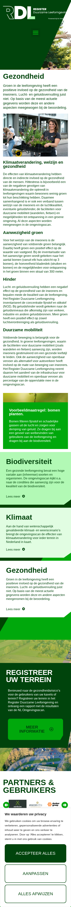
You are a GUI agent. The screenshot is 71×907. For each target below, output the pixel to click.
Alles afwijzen (35, 893)
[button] (35, 32)
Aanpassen (35, 873)
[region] (35, 857)
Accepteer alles (35, 853)
